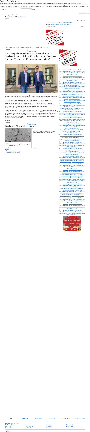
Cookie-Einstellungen (79, 418)
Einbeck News (49, 424)
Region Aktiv (12, 47)
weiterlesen (8, 148)
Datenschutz (38, 418)
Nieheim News (49, 426)
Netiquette (52, 418)
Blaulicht (22, 47)
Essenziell (2, 9)
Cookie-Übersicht (65, 418)
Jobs (41, 47)
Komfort (63, 9)
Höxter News (8, 426)
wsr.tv (24, 16)
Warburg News (29, 427)
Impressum (25, 418)
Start (7, 47)
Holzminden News (70, 424)
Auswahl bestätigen (5, 15)
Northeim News (69, 426)
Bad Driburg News (9, 424)
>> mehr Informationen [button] (84, 13)
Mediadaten (20, 16)
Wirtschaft (27, 47)
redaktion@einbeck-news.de (57, 22)
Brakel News (28, 424)
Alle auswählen (15, 15)
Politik (17, 47)
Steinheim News (9, 427)
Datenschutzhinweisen (26, 8)
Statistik (32, 9)
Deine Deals (45, 47)
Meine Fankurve (29, 426)
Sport (31, 47)
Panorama (36, 47)
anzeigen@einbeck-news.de (57, 24)
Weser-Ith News (49, 427)
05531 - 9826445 (67, 24)
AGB (11, 418)
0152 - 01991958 (68, 22)
